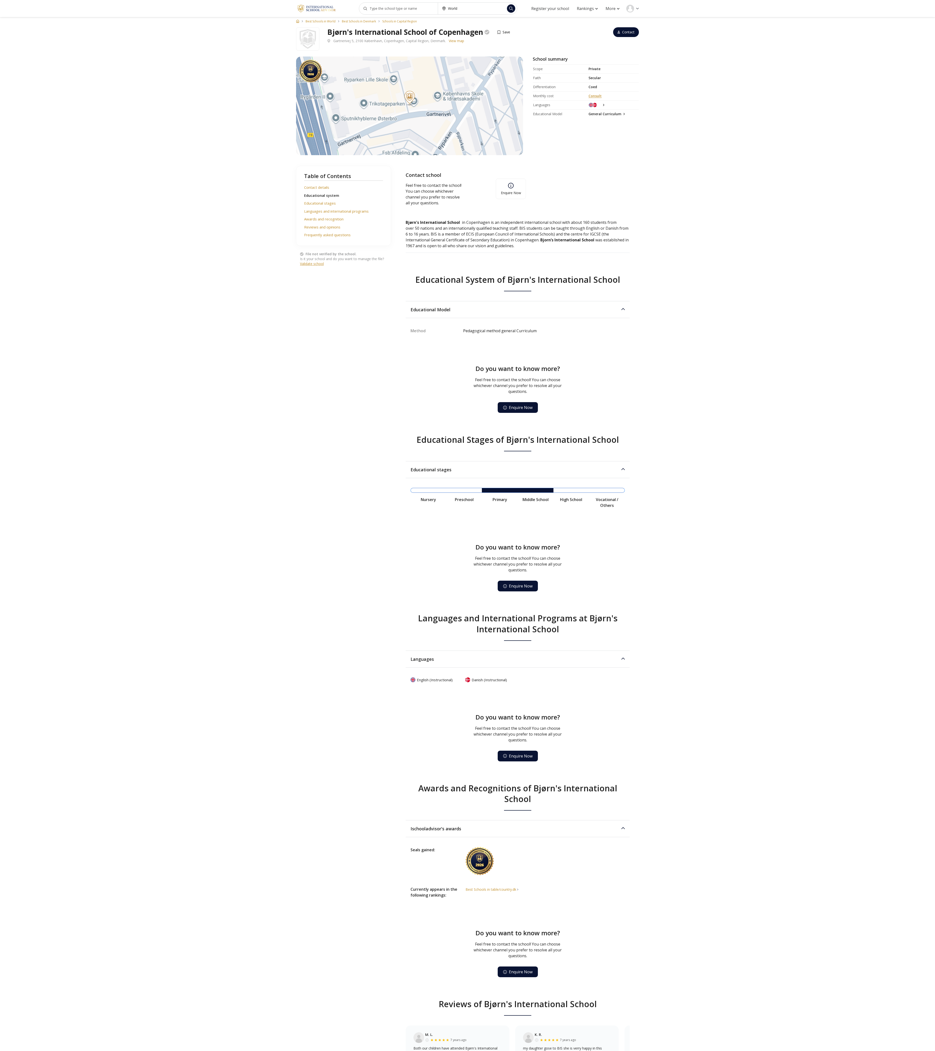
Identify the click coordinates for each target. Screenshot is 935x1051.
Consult (595, 96)
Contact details (316, 187)
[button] (518, 309)
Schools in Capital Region (399, 21)
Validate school (312, 263)
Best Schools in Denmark (359, 21)
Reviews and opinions (322, 227)
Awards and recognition (324, 219)
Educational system (321, 195)
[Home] (297, 21)
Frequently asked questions (327, 234)
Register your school (550, 8)
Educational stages (320, 203)
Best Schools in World (321, 21)
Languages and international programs (336, 211)
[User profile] (632, 8)
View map (456, 40)
